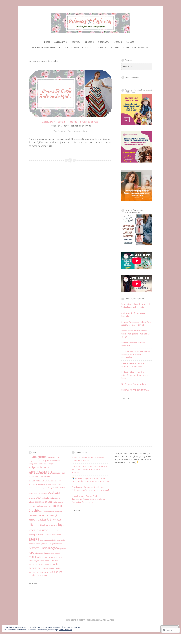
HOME (47, 42)
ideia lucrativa (56, 535)
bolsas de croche (55, 484)
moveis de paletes (49, 557)
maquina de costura (52, 553)
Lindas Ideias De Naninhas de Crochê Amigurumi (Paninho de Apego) (135, 333)
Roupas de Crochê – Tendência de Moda (70, 125)
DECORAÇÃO (104, 42)
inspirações (62, 549)
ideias (34, 539)
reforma (39, 575)
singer (46, 575)
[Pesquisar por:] (136, 66)
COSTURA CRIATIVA (41, 497)
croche (55, 502)
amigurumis (35, 467)
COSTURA (76, 42)
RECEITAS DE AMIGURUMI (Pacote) (136, 390)
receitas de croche (42, 572)
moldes (39, 557)
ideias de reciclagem (36, 544)
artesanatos (37, 480)
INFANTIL (34, 548)
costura (54, 492)
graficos (31, 535)
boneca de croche (34, 488)
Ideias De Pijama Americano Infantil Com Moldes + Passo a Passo (134, 375)
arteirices (46, 467)
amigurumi (39, 457)
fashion (41, 525)
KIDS (31, 552)
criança (48, 501)
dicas (33, 524)
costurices (39, 501)
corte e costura (40, 493)
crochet (57, 505)
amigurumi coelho (54, 457)
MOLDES (130, 42)
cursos (33, 515)
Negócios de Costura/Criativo (134, 384)
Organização (39, 560)
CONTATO (101, 47)
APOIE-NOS (116, 47)
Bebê (58, 480)
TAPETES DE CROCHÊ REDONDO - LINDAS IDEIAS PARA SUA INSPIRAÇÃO (135, 354)
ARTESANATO (60, 42)
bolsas (48, 484)
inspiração (49, 547)
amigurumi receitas (51, 460)
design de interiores (49, 519)
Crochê (73, 122)
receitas (42, 564)
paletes (48, 560)
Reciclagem (55, 571)
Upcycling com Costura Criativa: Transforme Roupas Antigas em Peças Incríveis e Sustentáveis (88, 499)
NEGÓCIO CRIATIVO (83, 47)
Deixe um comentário (77, 131)
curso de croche (57, 511)
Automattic (107, 620)
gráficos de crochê (42, 534)
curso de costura (45, 511)
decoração (33, 520)
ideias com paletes (46, 540)
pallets (55, 560)
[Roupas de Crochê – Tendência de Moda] (70, 93)
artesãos (48, 481)
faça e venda (50, 524)
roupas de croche (89, 122)
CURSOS (118, 42)
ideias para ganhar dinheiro (53, 544)
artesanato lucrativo (42, 477)
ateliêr (53, 481)
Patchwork (33, 564)
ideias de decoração (58, 540)
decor (41, 515)
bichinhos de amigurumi (37, 484)
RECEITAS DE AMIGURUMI (137, 47)
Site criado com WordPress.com (83, 620)
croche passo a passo (44, 506)
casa (57, 487)
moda (32, 557)
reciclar (32, 575)
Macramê (41, 553)
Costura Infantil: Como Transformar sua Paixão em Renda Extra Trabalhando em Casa (89, 469)
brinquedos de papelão (47, 488)
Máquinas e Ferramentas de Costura (51, 47)
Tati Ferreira (59, 131)
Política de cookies (65, 630)
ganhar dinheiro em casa (57, 531)
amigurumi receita (35, 461)
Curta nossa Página (132, 77)
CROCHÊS (89, 42)
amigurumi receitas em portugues (41, 464)
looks (36, 553)
